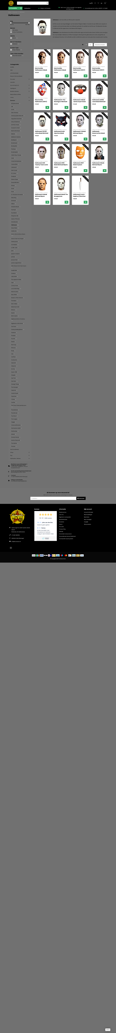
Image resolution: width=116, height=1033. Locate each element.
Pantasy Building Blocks (17, 329)
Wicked (13, 434)
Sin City (13, 369)
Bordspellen (14, 146)
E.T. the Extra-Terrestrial (17, 194)
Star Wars (14, 381)
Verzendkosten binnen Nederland (67, 536)
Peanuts (13, 446)
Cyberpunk (14, 167)
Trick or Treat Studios (17, 32)
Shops (11, 452)
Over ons (61, 514)
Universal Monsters (16, 425)
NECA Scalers (15, 316)
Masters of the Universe (17, 297)
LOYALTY (108, 1029)
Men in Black (14, 303)
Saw (13, 354)
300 (12, 106)
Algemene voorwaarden (65, 517)
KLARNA (12, 67)
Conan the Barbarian (16, 161)
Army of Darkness (16, 121)
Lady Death (14, 276)
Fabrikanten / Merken (15, 458)
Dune (13, 191)
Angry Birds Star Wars (17, 118)
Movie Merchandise (18, 55)
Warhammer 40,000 (16, 428)
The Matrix (14, 300)
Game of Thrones (16, 219)
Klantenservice (62, 512)
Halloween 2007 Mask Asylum (78, 164)
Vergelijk (86, 522)
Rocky (13, 350)
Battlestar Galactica (16, 137)
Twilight (13, 422)
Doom (13, 188)
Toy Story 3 (14, 416)
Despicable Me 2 (16, 182)
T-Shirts (13, 399)
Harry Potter (15, 228)
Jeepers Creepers (16, 253)
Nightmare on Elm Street (17, 323)
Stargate (14, 375)
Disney (13, 185)
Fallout (13, 203)
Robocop (14, 347)
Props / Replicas (17, 49)
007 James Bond (15, 103)
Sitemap (61, 531)
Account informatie (88, 512)
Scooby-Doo (14, 360)
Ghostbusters (15, 222)
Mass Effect (14, 294)
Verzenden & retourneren (65, 534)
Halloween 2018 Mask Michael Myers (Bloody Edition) (61, 164)
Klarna (60, 524)
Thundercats (15, 413)
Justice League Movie (16, 263)
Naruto (13, 313)
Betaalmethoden (63, 519)
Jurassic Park (15, 260)
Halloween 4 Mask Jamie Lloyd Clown (79, 101)
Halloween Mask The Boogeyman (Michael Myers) (61, 196)
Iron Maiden (15, 244)
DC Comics (14, 173)
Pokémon (14, 332)
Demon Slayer (15, 179)
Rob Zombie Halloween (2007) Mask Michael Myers (99, 70)
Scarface (14, 357)
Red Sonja (14, 344)
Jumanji (13, 256)
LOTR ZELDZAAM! (14, 73)
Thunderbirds (15, 410)
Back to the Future (16, 130)
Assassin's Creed (16, 127)
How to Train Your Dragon (18, 238)
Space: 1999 (14, 372)
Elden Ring (14, 197)
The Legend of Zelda (16, 279)
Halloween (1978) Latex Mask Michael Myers (41, 133)
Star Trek (14, 378)
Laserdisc (12, 82)
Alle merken (15, 30)
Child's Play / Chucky (16, 155)
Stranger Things (15, 384)
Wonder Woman (15, 437)
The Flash (14, 209)
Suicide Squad (15, 393)
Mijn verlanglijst (87, 519)
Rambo (13, 341)
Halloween (16, 43)
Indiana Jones (15, 241)
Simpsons (14, 366)
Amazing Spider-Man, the (17, 115)
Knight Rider (14, 270)
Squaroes (14, 390)
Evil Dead (14, 200)
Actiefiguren (13, 88)
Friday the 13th (15, 216)
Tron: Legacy (14, 419)
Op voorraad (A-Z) (14, 85)
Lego (13, 282)
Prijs (11, 455)
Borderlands (14, 143)
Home (9, 12)
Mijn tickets (86, 517)
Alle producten (87, 524)
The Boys (14, 149)
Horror (15, 38)
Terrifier (13, 402)
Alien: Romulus (15, 112)
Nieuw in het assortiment (16, 76)
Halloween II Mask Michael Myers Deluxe (41, 196)
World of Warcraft (16, 440)
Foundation (14, 213)
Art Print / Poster (16, 124)
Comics (12, 97)
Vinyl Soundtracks (14, 449)
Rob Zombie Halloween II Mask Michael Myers (41, 70)
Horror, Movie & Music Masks (18, 234)
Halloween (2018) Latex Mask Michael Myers (98, 101)
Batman (14, 134)
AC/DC (13, 109)
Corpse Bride (15, 164)
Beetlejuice (14, 140)
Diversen (12, 100)
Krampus (14, 273)
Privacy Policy (62, 529)
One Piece (14, 326)
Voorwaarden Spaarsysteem (66, 538)
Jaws (13, 250)
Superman (14, 396)
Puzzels (14, 338)
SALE (11, 70)
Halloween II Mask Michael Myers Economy (98, 164)
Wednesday (15, 431)
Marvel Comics (15, 291)
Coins (13, 158)
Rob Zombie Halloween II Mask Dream (60, 70)
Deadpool (14, 176)
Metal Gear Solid (15, 307)
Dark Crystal (14, 170)
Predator (14, 335)
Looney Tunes (15, 285)
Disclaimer (61, 522)
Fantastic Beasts (15, 206)
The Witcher (14, 443)
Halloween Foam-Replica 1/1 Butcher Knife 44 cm (79, 196)
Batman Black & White (15, 94)
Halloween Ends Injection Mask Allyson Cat (59, 133)
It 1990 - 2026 (14, 247)
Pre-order (12, 79)
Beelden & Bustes (14, 91)
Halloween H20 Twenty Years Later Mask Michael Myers (42, 164)
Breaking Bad (15, 152)
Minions (14, 310)
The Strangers (15, 387)
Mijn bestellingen (88, 514)
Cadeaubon (27, 8)
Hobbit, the (14, 231)
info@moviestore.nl (16, 541)
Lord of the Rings (16, 288)
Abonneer (81, 498)
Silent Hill (14, 363)
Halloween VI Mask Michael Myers (79, 132)
